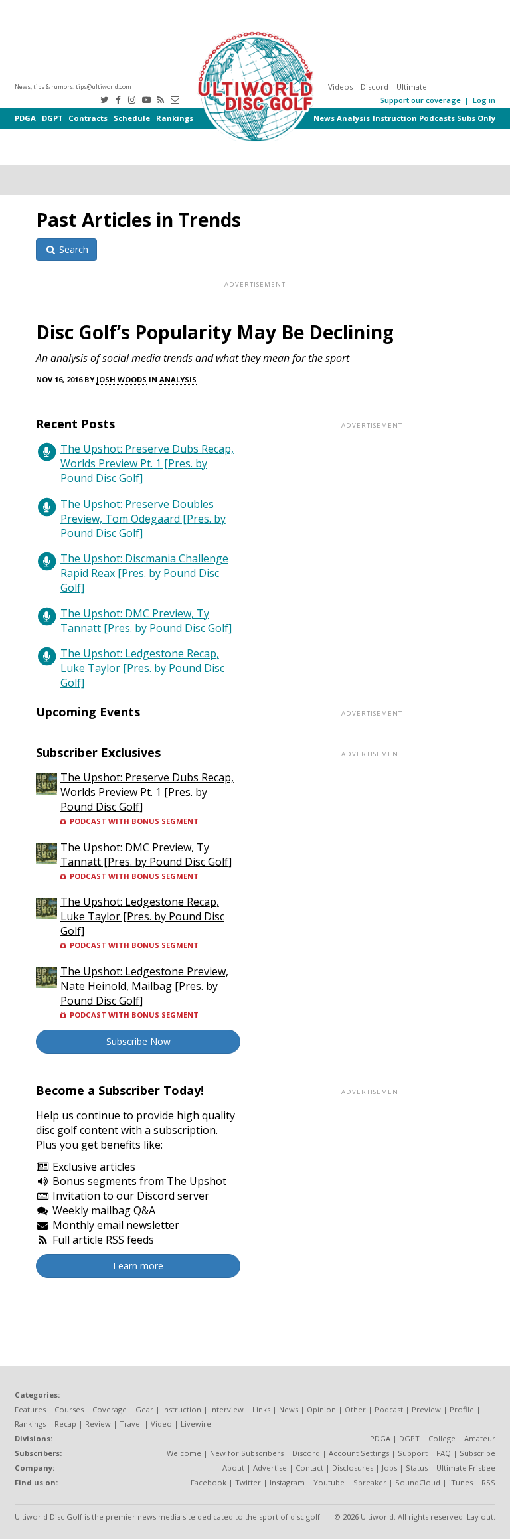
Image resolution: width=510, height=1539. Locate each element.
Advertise (270, 1468)
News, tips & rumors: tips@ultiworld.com (73, 86)
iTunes (461, 1482)
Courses (69, 1409)
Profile (462, 1409)
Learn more (138, 1265)
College (442, 1438)
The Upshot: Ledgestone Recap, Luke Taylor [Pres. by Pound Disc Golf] (142, 668)
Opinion (321, 1409)
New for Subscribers (247, 1453)
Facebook (208, 1482)
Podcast (389, 1409)
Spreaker (369, 1482)
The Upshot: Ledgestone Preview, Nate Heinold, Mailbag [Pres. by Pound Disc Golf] (144, 986)
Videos (340, 87)
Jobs (389, 1468)
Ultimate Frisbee (465, 1468)
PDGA (25, 118)
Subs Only (476, 118)
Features (30, 1409)
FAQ (443, 1453)
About (233, 1468)
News (324, 118)
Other (355, 1409)
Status (417, 1468)
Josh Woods (121, 379)
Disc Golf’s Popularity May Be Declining (215, 332)
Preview (426, 1409)
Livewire (196, 1424)
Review (98, 1424)
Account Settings (359, 1453)
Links (261, 1409)
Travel (131, 1424)
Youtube (329, 1482)
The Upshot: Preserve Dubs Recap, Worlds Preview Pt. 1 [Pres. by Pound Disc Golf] (147, 463)
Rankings (174, 118)
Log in (484, 100)
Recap (65, 1424)
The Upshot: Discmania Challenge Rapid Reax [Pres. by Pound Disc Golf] (144, 573)
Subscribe (477, 1453)
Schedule (132, 118)
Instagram (287, 1482)
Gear (144, 1409)
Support (413, 1453)
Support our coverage (420, 100)
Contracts (88, 118)
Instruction (395, 118)
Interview (227, 1409)
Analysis (353, 118)
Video (161, 1424)
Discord (374, 87)
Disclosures (352, 1468)
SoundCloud (417, 1482)
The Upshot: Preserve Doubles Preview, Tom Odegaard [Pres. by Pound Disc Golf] (143, 518)
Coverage (109, 1409)
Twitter (248, 1482)
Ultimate (411, 87)
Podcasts (437, 118)
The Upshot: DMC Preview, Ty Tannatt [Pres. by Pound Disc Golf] (146, 620)
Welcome (184, 1453)
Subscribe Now (138, 1041)
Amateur (479, 1438)
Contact (309, 1468)
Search (72, 249)
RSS (488, 1482)
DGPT (52, 118)
